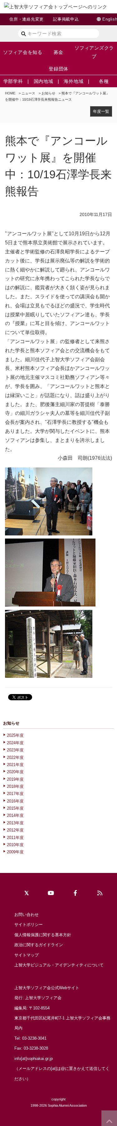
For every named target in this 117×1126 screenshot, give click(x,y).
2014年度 (15, 815)
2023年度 (15, 750)
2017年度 (15, 793)
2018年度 (15, 786)
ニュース (28, 93)
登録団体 (58, 68)
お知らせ (48, 93)
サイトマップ (26, 955)
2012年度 (15, 830)
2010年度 (15, 844)
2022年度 (15, 757)
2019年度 (15, 779)
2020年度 (15, 771)
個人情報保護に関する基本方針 (42, 934)
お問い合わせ (26, 914)
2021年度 (15, 764)
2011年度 (15, 837)
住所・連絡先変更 (26, 19)
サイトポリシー (28, 924)
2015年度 (15, 808)
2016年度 (15, 801)
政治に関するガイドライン (38, 944)
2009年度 (15, 852)
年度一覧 (101, 111)
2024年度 (15, 742)
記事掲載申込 (66, 19)
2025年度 (15, 735)
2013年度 (15, 823)
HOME (10, 93)
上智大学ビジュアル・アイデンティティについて (59, 965)
